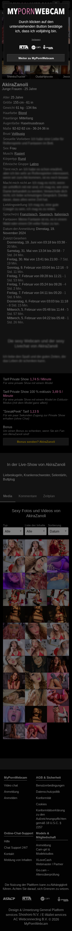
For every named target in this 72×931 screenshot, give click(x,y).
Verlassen (36, 39)
